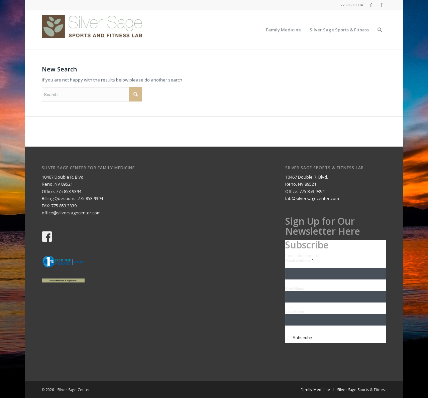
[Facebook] (371, 5)
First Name (294, 288)
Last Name (294, 312)
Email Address (299, 261)
